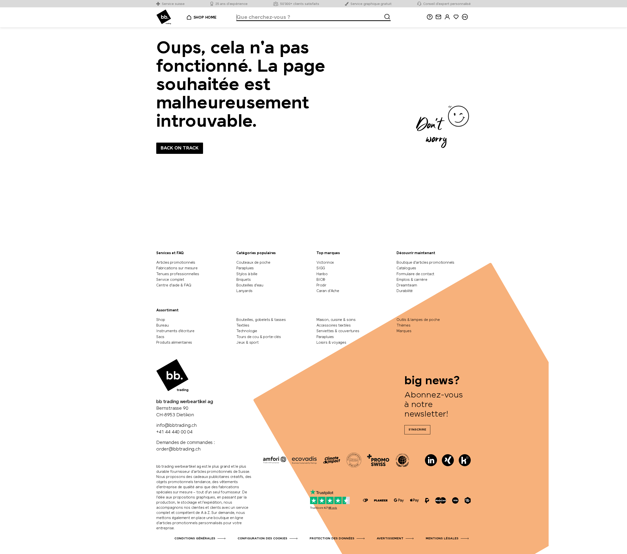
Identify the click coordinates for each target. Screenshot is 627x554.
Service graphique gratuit (371, 4)
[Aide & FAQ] (430, 17)
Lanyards (244, 291)
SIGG (320, 268)
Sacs (160, 337)
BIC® (320, 280)
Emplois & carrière (412, 280)
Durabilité (405, 291)
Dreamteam (407, 285)
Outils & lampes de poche (418, 320)
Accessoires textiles (333, 326)
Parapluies (245, 268)
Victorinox (325, 263)
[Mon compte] (447, 17)
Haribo (322, 274)
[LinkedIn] (431, 460)
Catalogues (406, 268)
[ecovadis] (304, 460)
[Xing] (448, 460)
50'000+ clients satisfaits (299, 4)
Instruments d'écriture (175, 331)
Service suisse (173, 4)
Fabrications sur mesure (177, 268)
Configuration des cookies (262, 538)
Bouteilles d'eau (249, 285)
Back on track (180, 148)
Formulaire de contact (415, 274)
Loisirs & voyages (331, 343)
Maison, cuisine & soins (336, 320)
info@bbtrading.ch (176, 425)
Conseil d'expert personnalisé (447, 4)
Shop (160, 320)
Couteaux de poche (253, 263)
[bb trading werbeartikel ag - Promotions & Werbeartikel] (163, 17)
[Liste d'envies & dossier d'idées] (456, 17)
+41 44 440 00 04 (174, 432)
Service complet (170, 280)
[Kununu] (465, 460)
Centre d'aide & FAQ (173, 285)
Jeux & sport (247, 343)
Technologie (246, 331)
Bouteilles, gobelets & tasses (261, 320)
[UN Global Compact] (402, 460)
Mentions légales (442, 538)
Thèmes (403, 326)
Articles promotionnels (175, 263)
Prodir (321, 285)
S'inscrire (417, 429)
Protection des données (332, 538)
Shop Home (205, 17)
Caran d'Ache (327, 291)
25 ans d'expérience (231, 4)
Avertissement (390, 538)
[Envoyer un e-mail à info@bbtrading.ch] (438, 17)
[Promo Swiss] (378, 460)
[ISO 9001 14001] (354, 460)
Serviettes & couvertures (337, 331)
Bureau (162, 326)
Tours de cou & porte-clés (258, 337)
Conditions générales (194, 538)
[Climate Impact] (332, 460)
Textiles (242, 326)
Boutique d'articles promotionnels (425, 263)
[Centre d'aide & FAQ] (365, 500)
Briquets (243, 280)
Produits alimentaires (174, 343)
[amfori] (274, 460)
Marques (404, 331)
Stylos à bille (246, 274)
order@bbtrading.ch (178, 449)
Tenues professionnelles (177, 274)
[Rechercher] (386, 15)
